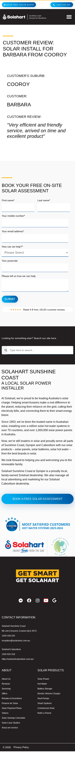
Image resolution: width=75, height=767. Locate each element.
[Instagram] (37, 600)
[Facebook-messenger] (21, 600)
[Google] (54, 600)
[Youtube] (46, 600)
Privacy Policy (21, 747)
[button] (69, 17)
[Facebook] (29, 600)
